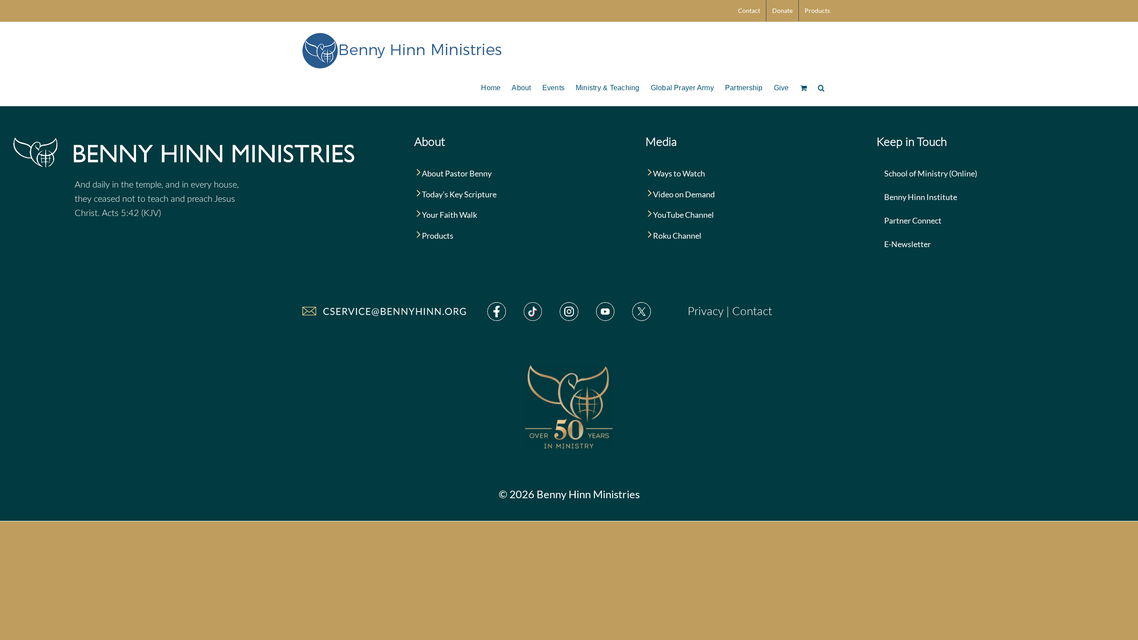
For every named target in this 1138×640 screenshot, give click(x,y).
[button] (821, 87)
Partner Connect (912, 220)
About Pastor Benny (456, 173)
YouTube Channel (683, 215)
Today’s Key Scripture (459, 194)
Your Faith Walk (449, 215)
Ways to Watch (678, 173)
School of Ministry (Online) (930, 173)
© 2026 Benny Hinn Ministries (569, 494)
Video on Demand (683, 194)
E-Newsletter (907, 244)
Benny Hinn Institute (920, 197)
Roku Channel (676, 235)
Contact (752, 311)
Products (437, 235)
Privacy (705, 311)
